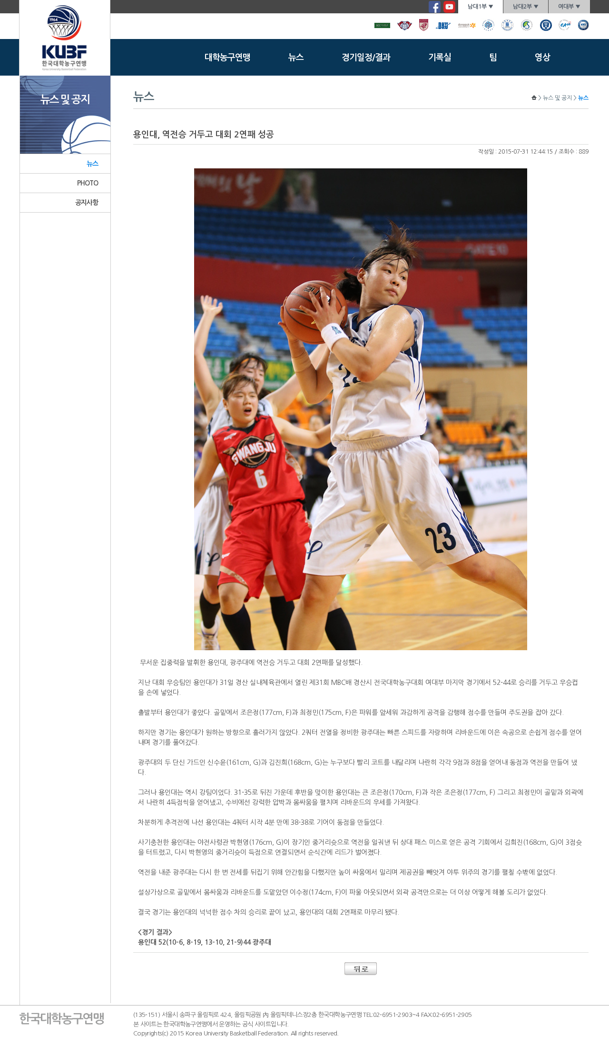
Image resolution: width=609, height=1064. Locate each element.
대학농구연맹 (227, 57)
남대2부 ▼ (526, 7)
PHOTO (87, 183)
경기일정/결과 (366, 57)
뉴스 (296, 57)
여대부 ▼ (569, 7)
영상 (542, 57)
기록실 (439, 57)
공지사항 (86, 202)
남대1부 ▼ (480, 7)
